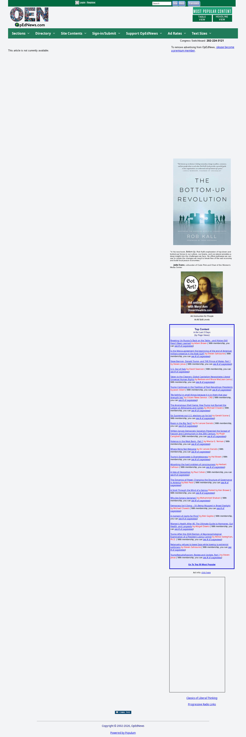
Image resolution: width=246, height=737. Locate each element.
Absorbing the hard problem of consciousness (192, 464)
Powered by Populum (123, 732)
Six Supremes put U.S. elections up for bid (191, 415)
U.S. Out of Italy (178, 369)
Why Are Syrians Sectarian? (183, 498)
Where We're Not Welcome (183, 449)
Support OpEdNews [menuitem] (142, 33)
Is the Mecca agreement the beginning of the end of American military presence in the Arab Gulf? (201, 352)
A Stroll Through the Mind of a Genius (189, 490)
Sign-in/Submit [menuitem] (104, 33)
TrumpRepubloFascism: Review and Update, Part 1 (195, 554)
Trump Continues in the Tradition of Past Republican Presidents (201, 387)
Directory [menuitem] (43, 33)
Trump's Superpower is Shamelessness (189, 456)
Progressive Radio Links (202, 704)
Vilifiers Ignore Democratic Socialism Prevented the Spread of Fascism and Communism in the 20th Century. (200, 432)
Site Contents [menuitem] (71, 33)
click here (206, 572)
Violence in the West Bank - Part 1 (186, 441)
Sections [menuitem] (18, 33)
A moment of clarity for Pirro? (184, 516)
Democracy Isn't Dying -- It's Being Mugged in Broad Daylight (200, 505)
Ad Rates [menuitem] (175, 33)
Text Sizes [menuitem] (199, 33)
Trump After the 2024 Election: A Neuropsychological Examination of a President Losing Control (196, 535)
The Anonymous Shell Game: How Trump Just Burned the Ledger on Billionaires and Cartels (198, 406)
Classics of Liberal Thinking (201, 698)
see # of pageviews (184, 346)
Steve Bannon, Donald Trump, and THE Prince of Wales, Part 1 (200, 361)
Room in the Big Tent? (181, 423)
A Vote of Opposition (180, 472)
